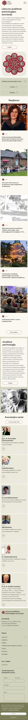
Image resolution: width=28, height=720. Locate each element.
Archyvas (4, 651)
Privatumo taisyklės (13, 710)
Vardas (6, 677)
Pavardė (17, 677)
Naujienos (4, 640)
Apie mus (4, 637)
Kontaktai (4, 654)
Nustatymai (13, 717)
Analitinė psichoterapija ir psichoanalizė (13, 645)
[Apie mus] (25, 637)
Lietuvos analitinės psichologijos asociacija (14, 612)
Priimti (13, 713)
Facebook (5, 664)
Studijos (4, 643)
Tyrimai (4, 648)
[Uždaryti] (26, 705)
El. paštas (6, 685)
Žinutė (5, 692)
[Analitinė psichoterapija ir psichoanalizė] (25, 645)
